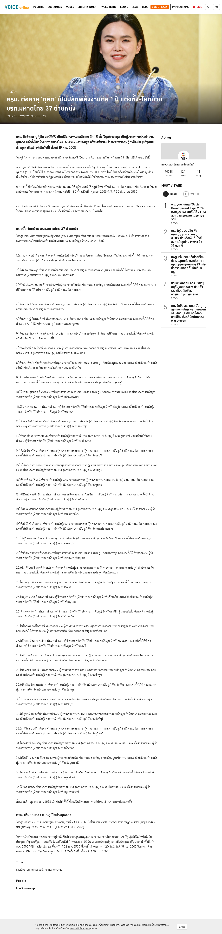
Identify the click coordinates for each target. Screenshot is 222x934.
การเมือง (12, 91)
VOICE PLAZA (159, 7)
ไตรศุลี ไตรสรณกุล (25, 888)
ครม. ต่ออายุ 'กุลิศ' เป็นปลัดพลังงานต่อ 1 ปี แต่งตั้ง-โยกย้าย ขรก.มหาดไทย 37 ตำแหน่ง (84, 103)
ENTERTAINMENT (88, 7)
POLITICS (38, 7)
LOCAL (124, 7)
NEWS (134, 7)
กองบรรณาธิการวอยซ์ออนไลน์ (177, 165)
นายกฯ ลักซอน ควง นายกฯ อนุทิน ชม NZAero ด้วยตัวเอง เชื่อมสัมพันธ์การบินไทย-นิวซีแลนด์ (187, 288)
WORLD (69, 7)
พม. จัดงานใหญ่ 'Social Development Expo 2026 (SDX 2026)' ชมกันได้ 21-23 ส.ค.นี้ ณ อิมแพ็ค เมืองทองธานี (188, 212)
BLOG (145, 7)
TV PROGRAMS (180, 7)
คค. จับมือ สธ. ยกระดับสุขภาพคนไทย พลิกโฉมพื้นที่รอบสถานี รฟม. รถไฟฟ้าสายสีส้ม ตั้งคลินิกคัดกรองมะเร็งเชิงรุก (188, 313)
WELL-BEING (109, 7)
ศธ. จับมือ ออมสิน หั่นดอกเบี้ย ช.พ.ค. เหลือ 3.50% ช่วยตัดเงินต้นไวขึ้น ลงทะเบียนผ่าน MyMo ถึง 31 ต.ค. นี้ (187, 238)
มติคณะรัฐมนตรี (35, 870)
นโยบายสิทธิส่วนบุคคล (80, 928)
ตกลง (182, 926)
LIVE (199, 7)
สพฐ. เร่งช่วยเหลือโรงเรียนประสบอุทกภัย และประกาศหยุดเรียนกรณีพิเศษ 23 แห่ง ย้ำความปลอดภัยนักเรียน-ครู (188, 264)
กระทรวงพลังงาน (53, 870)
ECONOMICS (55, 7)
